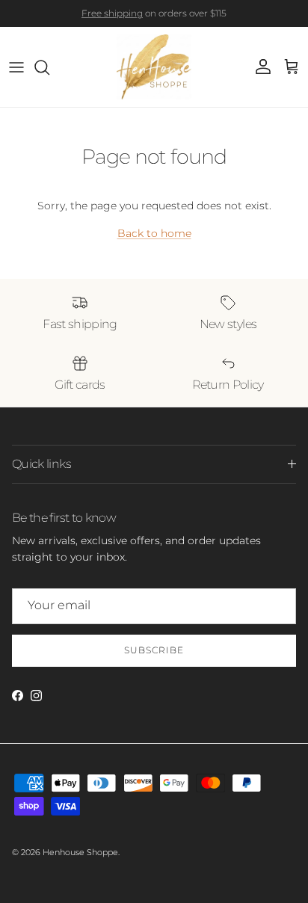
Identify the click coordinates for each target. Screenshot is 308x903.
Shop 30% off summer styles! (203, 19)
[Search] (49, 67)
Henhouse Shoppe (80, 852)
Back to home (154, 233)
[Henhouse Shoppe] (154, 66)
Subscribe (154, 650)
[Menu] (16, 67)
